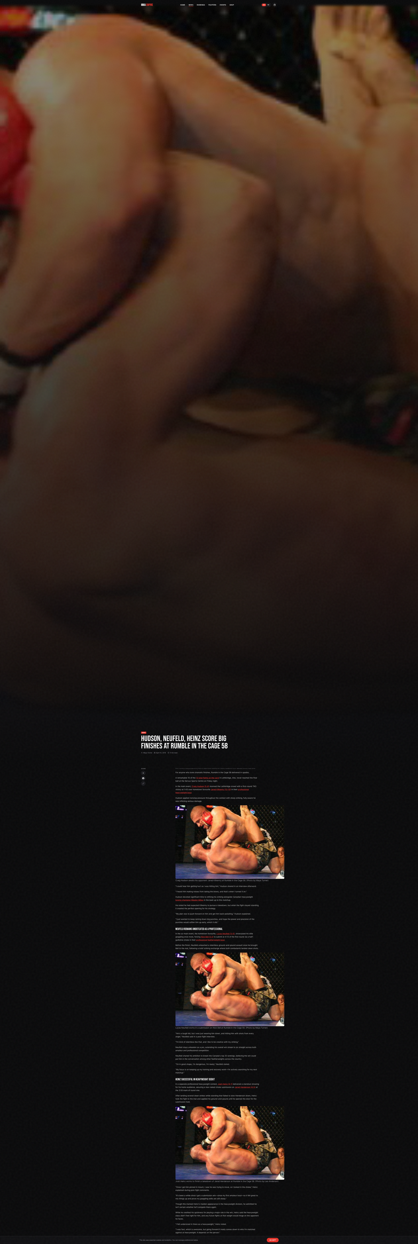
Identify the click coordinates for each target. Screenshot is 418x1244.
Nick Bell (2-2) (207, 937)
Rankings (201, 5)
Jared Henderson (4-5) (245, 1087)
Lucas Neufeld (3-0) (226, 934)
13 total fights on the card (207, 778)
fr (268, 5)
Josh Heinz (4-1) (225, 1084)
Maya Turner (147, 753)
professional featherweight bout (210, 940)
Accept (272, 1240)
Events (223, 5)
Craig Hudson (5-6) (200, 786)
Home (182, 5)
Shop (232, 5)
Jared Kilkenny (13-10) (221, 789)
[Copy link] (143, 783)
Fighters (212, 5)
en (264, 5)
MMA (147, 5)
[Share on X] (143, 773)
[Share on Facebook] (143, 778)
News (191, 5)
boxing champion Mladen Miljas (189, 900)
